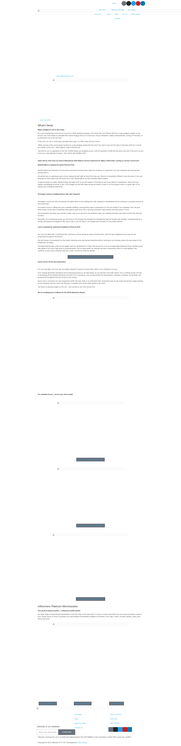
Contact (117, 18)
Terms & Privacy (116, 714)
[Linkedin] (142, 3)
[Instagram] (128, 3)
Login (114, 3)
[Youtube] (138, 3)
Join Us (124, 14)
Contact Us (78, 728)
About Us (97, 14)
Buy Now (102, 10)
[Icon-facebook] (124, 3)
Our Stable (132, 10)
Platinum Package (118, 10)
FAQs (116, 14)
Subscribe (113, 719)
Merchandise (135, 14)
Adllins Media (82, 742)
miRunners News (80, 723)
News (109, 14)
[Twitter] (133, 3)
